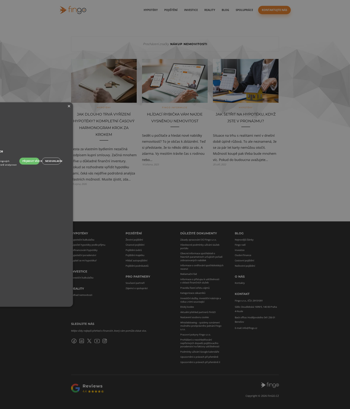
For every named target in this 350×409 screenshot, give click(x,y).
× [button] (68, 106)
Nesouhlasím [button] (53, 160)
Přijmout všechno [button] (31, 160)
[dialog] (175, 204)
